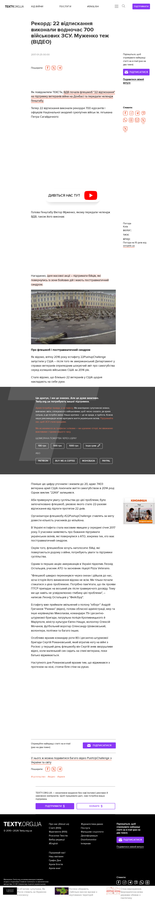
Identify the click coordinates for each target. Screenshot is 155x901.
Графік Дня (55, 860)
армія (62, 776)
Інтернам (86, 843)
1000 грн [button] (73, 445)
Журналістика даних (92, 824)
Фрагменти (55, 831)
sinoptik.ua (129, 245)
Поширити (37, 67)
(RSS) (58, 827)
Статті (52, 827)
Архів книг (55, 868)
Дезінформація (89, 835)
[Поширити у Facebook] (47, 68)
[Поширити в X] (53, 68)
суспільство (38, 776)
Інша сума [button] (91, 445)
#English (53, 843)
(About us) (63, 824)
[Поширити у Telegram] (60, 68)
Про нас (53, 824)
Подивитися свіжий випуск (130, 846)
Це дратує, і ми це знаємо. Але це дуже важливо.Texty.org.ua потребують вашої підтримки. (67, 399)
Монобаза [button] (88, 460)
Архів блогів (56, 864)
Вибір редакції (57, 839)
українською (40, 884)
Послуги (85, 827)
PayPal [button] (106, 460)
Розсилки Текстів (58, 835)
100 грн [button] (42, 445)
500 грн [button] (57, 445)
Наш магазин (56, 856)
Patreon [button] (43, 460)
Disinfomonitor (88, 839)
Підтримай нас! (57, 852)
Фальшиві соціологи (92, 831)
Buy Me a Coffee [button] (65, 460)
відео (52, 776)
